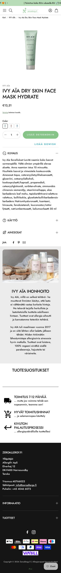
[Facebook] (13, 242)
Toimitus (5, 112)
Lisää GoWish (45, 144)
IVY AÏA (12, 17)
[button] (5, 10)
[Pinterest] (18, 242)
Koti (4, 17)
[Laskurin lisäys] (17, 135)
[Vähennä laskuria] (5, 135)
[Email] (24, 242)
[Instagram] (34, 532)
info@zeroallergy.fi (26, 485)
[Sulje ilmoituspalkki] (58, 2)
